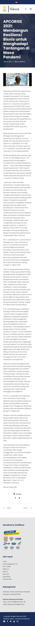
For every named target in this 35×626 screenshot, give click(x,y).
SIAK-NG (6, 574)
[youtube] (14, 621)
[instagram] (17, 621)
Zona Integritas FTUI (10, 564)
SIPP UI (5, 572)
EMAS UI (6, 569)
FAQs (5, 561)
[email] (4, 621)
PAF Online (7, 566)
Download (6, 577)
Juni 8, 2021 (7, 62)
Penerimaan (7, 579)
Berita (17, 62)
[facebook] (7, 621)
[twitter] (10, 621)
